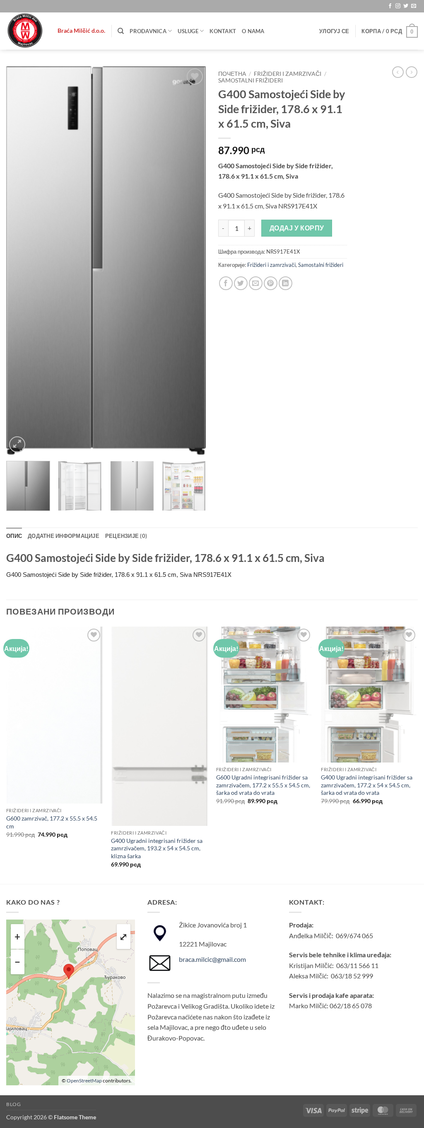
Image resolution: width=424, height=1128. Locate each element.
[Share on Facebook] (226, 283)
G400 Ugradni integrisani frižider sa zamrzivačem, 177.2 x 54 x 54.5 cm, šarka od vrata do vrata (366, 785)
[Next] (191, 260)
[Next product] (398, 72)
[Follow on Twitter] (405, 6)
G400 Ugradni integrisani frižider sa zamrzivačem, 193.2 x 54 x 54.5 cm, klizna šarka (156, 848)
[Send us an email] (413, 6)
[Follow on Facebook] (390, 6)
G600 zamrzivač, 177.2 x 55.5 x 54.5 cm (51, 822)
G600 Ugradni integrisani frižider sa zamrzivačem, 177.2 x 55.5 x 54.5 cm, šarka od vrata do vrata (263, 785)
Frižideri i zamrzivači (287, 73)
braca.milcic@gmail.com (212, 959)
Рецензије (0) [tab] (126, 536)
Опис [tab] (14, 536)
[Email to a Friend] (256, 283)
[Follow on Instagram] (397, 6)
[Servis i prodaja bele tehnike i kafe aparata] (25, 31)
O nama (253, 31)
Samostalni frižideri (250, 80)
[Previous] (20, 260)
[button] (334, 31)
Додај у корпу (297, 228)
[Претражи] (121, 31)
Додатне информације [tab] (63, 536)
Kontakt (223, 31)
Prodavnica (148, 31)
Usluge (188, 31)
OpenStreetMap (84, 1080)
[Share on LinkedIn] (285, 283)
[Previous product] (411, 72)
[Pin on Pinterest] (270, 283)
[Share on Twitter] (241, 283)
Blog (13, 1104)
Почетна (232, 73)
